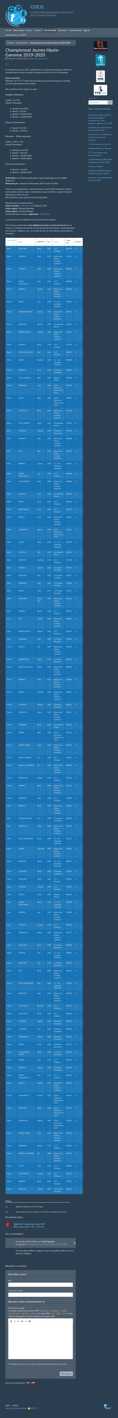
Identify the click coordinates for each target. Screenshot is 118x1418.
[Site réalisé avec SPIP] (108, 1406)
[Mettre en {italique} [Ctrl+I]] (15, 1321)
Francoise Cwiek (27, 205)
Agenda (87, 30)
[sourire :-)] (29, 1321)
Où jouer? (38, 30)
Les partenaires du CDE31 (15, 35)
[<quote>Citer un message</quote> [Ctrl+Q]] (22, 1321)
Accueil (8, 30)
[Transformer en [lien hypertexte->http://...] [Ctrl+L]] (18, 1321)
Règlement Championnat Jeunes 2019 (29, 1224)
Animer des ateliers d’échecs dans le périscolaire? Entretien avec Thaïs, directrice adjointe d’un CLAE (100, 119)
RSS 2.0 (33, 1408)
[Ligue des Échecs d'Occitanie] (100, 46)
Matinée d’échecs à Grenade (99, 148)
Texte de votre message (16, 1308)
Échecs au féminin (95, 166)
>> (110, 102)
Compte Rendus (75, 30)
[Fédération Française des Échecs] (100, 90)
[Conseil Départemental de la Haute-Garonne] (100, 61)
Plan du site (10, 1408)
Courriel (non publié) (15, 1290)
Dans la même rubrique (99, 108)
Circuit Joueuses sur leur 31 (99, 144)
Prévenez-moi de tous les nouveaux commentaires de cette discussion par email (39, 1364)
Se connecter (21, 1408)
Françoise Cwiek (40, 58)
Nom (21, 242)
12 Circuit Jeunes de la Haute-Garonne (98, 154)
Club (56, 242)
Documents (62, 30)
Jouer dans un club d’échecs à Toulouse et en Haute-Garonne (100, 137)
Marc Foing (45, 214)
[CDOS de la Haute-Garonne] (100, 76)
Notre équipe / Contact (22, 30)
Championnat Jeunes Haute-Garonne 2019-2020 (47, 1244)
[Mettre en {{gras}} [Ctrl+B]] (11, 1321)
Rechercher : (92, 98)
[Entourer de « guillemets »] (26, 1321)
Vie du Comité (50, 30)
